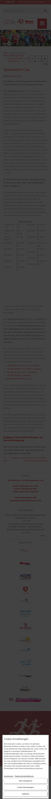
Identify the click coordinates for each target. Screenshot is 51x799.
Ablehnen (25, 794)
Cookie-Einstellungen (25, 787)
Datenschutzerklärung (24, 776)
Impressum (8, 776)
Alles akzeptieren (25, 781)
